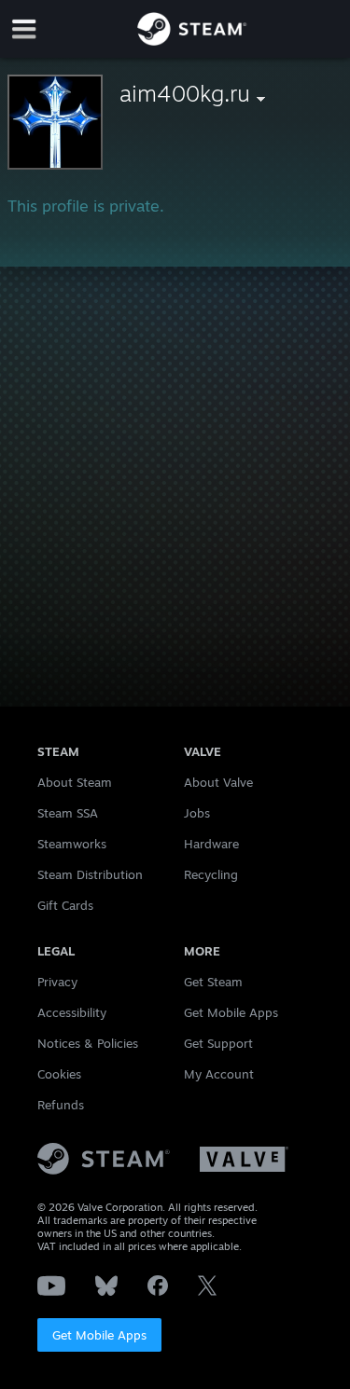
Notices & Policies (87, 1043)
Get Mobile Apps (99, 1334)
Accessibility (71, 1012)
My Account (219, 1073)
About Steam (74, 782)
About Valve (218, 782)
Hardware (211, 843)
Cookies (59, 1073)
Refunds (60, 1104)
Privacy (57, 981)
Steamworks (71, 843)
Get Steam (213, 981)
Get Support (218, 1043)
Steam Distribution (90, 874)
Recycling (211, 874)
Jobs (197, 812)
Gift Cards (65, 905)
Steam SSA (67, 812)
